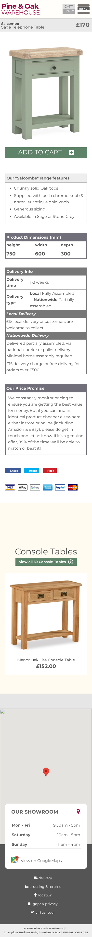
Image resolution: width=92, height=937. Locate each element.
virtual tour (45, 912)
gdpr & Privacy (45, 904)
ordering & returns (44, 886)
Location (44, 895)
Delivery (45, 878)
